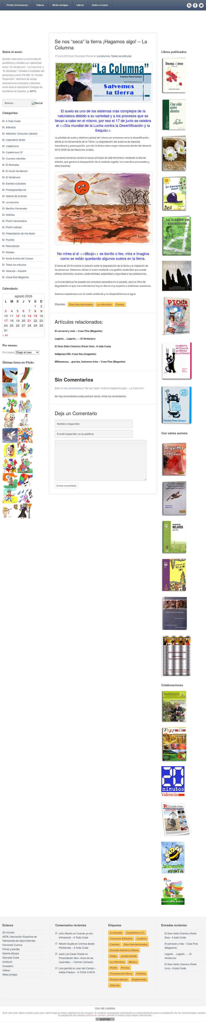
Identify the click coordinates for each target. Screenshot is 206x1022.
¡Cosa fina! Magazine (17, 277)
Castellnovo (12, 146)
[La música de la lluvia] (25, 502)
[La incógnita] (10, 487)
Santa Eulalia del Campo (19, 258)
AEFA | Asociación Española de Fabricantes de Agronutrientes (19, 938)
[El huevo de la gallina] (25, 426)
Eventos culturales (16, 183)
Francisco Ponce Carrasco (102, 28)
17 (6, 320)
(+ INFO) (31, 91)
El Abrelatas (12, 164)
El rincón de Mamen (17, 171)
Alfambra (11, 127)
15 (35, 315)
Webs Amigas (60, 5)
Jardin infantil (128, 956)
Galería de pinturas (16, 196)
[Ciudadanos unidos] (10, 472)
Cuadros (141, 938)
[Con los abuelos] (25, 411)
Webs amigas (9, 974)
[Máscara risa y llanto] (10, 457)
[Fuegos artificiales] (25, 396)
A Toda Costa (13, 121)
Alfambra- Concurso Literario (21, 133)
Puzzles (10, 239)
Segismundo (139, 979)
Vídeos (40, 5)
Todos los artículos (16, 264)
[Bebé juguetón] (10, 426)
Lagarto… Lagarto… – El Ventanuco (75, 338)
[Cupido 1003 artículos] (10, 517)
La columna (12, 202)
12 (18, 315)
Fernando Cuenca (12, 944)
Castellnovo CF (14, 152)
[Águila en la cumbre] (10, 381)
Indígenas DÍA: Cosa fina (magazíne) (75, 354)
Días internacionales (81, 304)
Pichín (113, 967)
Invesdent (7, 966)
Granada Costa (10, 957)
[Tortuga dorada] (10, 396)
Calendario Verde (15, 139)
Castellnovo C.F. (135, 932)
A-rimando (116, 932)
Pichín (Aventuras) (17, 5)
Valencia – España (16, 271)
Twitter (201, 5)
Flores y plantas (11, 949)
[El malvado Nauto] (25, 442)
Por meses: (8, 352)
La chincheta (104, 304)
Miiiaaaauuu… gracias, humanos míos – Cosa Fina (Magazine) (90, 361)
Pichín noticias (14, 227)
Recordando (13, 246)
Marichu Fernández (16, 208)
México (133, 962)
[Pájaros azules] (10, 411)
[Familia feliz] (25, 472)
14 (29, 315)
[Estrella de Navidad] (25, 381)
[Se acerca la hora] (10, 502)
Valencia (114, 985)
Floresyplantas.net (16, 189)
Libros (80, 5)
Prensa (120, 304)
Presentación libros (121, 973)
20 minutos (8, 932)
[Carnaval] (25, 487)
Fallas (113, 956)
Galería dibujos (10, 953)
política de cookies (95, 1015)
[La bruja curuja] (25, 517)
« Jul (5, 335)
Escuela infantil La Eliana (124, 950)
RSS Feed (189, 5)
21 (29, 320)
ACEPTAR (105, 1019)
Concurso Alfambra (121, 938)
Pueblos (141, 973)
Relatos (10, 252)
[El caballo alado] (10, 442)
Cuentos (114, 944)
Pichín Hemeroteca (16, 221)
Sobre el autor (100, 5)
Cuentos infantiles (16, 158)
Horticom (7, 961)
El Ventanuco (13, 177)
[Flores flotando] (25, 457)
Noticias (10, 214)
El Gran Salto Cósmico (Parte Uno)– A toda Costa (83, 346)
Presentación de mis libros (20, 233)
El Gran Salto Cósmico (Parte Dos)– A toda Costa (181, 935)
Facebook (195, 5)
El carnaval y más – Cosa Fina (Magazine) (78, 331)
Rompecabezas (119, 979)
